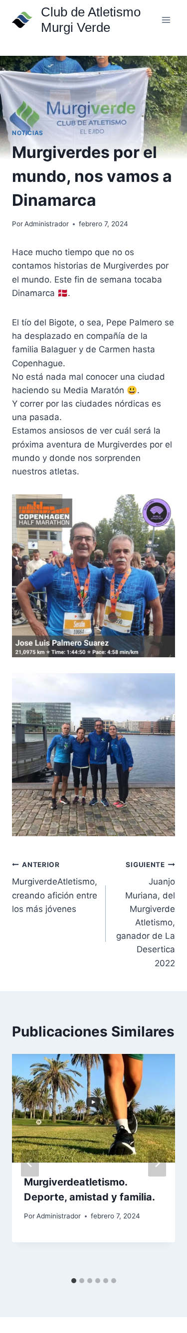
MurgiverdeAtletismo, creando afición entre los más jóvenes (54, 887)
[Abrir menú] (166, 19)
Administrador (46, 224)
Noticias (27, 133)
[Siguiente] (157, 1163)
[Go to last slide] (30, 1163)
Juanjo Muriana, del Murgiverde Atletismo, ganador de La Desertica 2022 (145, 914)
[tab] (73, 1280)
